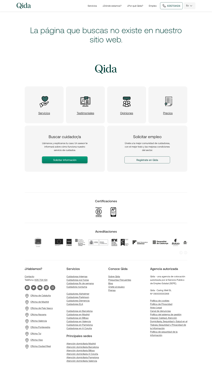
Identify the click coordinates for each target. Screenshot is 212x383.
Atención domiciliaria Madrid (81, 343)
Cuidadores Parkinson (77, 297)
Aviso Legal (156, 307)
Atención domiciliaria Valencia (81, 360)
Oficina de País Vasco (41, 308)
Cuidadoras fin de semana (80, 283)
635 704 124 (40, 279)
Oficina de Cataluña (40, 295)
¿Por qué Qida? (135, 5)
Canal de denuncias (160, 311)
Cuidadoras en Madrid (78, 314)
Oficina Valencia (38, 320)
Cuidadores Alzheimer (77, 293)
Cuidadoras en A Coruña (79, 328)
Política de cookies (159, 300)
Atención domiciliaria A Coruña (82, 353)
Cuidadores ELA (74, 304)
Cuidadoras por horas (77, 279)
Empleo (153, 5)
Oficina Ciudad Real (40, 346)
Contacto (29, 276)
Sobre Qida (114, 276)
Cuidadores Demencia (78, 300)
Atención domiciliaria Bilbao (80, 350)
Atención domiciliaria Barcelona (82, 347)
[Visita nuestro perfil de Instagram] (52, 287)
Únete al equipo (116, 286)
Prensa (112, 290)
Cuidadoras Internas (76, 276)
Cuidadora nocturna (76, 286)
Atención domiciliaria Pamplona (82, 357)
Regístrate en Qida (147, 159)
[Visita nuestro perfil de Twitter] (33, 287)
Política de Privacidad (161, 304)
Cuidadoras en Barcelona (79, 311)
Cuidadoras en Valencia (78, 321)
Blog (110, 283)
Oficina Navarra (38, 314)
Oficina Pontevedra (40, 327)
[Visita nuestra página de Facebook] (27, 287)
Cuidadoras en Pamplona (79, 324)
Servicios (92, 5)
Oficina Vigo (36, 339)
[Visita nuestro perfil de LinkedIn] (46, 287)
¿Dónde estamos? (112, 5)
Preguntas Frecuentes (119, 279)
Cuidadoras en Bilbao (77, 317)
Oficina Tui (35, 333)
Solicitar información (64, 159)
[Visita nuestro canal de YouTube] (40, 287)
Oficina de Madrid (39, 301)
